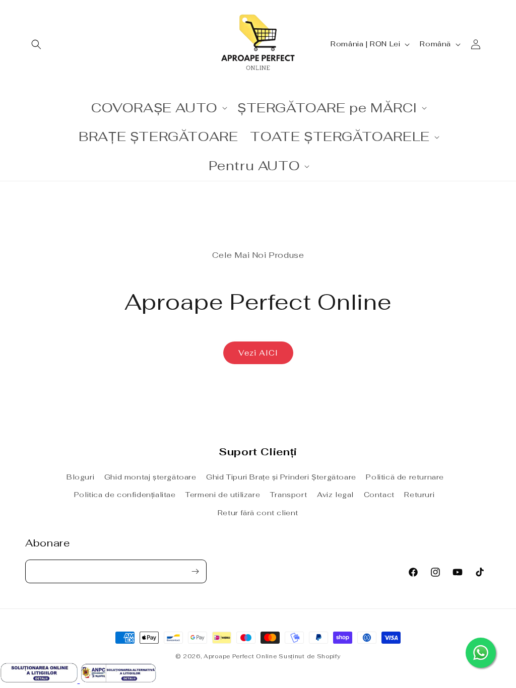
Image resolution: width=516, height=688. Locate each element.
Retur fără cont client (258, 512)
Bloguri (80, 476)
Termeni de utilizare (222, 494)
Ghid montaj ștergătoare (150, 476)
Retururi (419, 494)
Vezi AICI (258, 353)
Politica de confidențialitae (125, 494)
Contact (379, 494)
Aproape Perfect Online (240, 656)
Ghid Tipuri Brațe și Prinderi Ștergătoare (281, 476)
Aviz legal (335, 494)
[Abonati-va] (195, 571)
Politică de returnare (405, 476)
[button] (36, 44)
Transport (288, 494)
